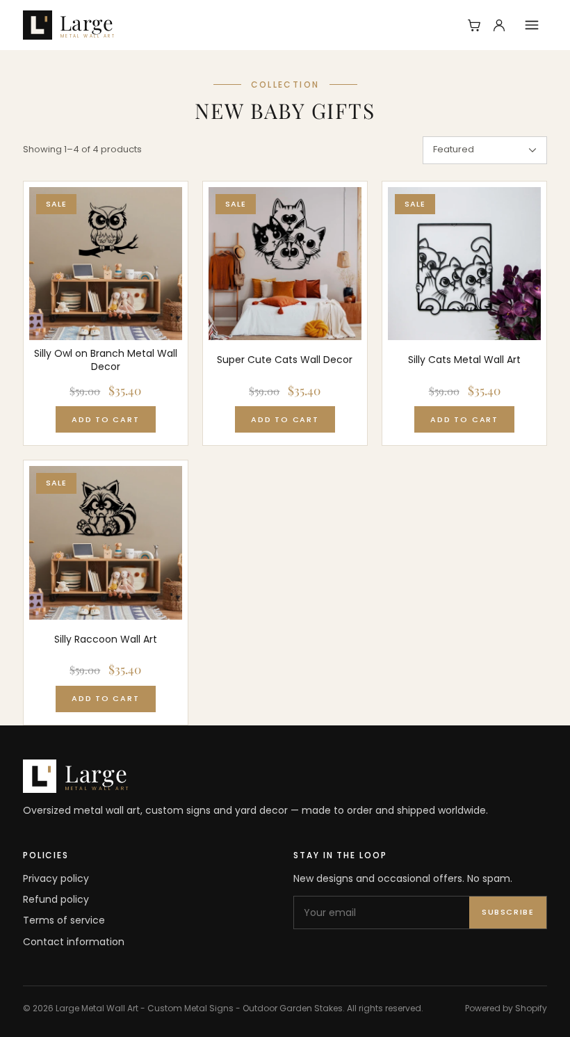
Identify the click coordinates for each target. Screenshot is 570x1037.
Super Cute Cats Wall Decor (284, 360)
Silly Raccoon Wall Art (105, 639)
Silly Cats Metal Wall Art (464, 360)
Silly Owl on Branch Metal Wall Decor (105, 360)
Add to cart (105, 419)
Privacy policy (56, 878)
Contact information (73, 942)
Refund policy (56, 899)
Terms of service (64, 920)
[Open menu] (531, 25)
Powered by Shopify (506, 1008)
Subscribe (508, 911)
